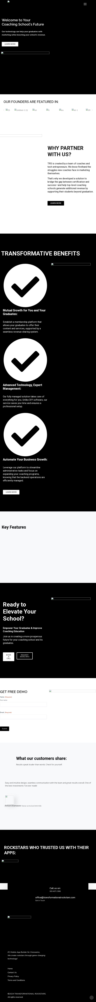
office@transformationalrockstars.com (55, 897)
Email (5, 712)
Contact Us (12, 972)
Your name (3, 700)
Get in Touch (40, 900)
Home (10, 968)
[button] (3, 110)
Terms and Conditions (16, 980)
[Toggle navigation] (85, 4)
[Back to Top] (92, 998)
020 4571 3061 (55, 891)
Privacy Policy (13, 976)
